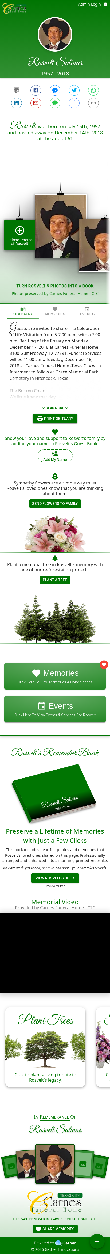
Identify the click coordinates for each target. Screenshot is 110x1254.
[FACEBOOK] (35, 90)
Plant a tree (55, 580)
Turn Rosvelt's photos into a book (55, 286)
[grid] (55, 233)
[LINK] (93, 103)
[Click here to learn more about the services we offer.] (55, 1203)
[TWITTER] (74, 90)
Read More (55, 408)
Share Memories (58, 1229)
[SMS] (55, 103)
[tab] (23, 311)
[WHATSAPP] (93, 90)
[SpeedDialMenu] (97, 1241)
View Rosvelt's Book (55, 878)
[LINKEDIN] (16, 103)
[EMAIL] (35, 103)
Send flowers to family (55, 503)
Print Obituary (58, 418)
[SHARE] (74, 103)
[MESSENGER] (55, 90)
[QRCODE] (16, 90)
